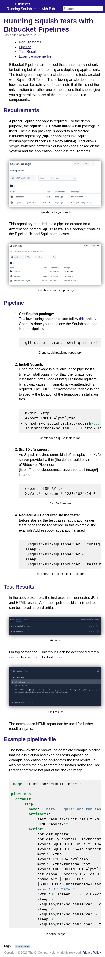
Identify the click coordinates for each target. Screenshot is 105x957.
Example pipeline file (35, 56)
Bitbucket (22, 4)
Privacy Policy (91, 952)
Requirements (30, 42)
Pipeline (25, 47)
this (82, 319)
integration (22, 946)
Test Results (29, 52)
